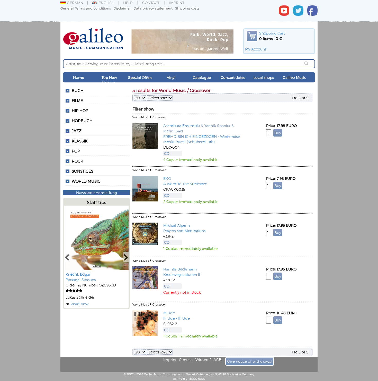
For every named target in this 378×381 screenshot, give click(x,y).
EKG (167, 178)
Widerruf (203, 359)
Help (127, 3)
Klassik (79, 141)
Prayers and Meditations (184, 230)
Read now (79, 304)
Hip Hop (80, 110)
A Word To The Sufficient (184, 184)
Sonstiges (82, 171)
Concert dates (233, 77)
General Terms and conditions (85, 8)
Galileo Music (294, 77)
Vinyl (171, 77)
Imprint (176, 3)
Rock (77, 161)
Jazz (77, 130)
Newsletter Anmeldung (96, 192)
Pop (76, 151)
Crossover (159, 117)
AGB (217, 359)
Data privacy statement (153, 8)
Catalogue (202, 77)
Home (78, 77)
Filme (77, 100)
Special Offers (140, 77)
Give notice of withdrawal (249, 361)
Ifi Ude (169, 313)
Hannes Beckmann (180, 269)
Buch (78, 90)
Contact (150, 3)
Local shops (264, 77)
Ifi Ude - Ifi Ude (176, 318)
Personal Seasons (81, 279)
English (106, 3)
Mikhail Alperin (176, 225)
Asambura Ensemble (181, 125)
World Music (86, 181)
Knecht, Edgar (78, 274)
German (75, 3)
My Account (255, 49)
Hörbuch (82, 120)
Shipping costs (187, 8)
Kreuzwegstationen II (181, 274)
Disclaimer (122, 8)
